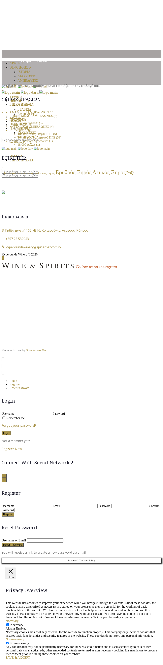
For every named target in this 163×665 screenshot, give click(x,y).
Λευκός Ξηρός (109, 172)
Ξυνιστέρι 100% (27, 123)
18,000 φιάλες (26, 144)
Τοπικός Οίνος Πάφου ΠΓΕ (34, 134)
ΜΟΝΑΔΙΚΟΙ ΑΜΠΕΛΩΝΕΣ (29, 126)
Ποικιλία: (15, 119)
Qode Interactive (36, 350)
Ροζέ (130, 172)
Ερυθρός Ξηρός (73, 172)
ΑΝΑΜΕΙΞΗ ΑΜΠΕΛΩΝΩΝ (29, 112)
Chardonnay (10, 173)
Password (59, 413)
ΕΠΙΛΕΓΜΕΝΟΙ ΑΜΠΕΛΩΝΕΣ (31, 116)
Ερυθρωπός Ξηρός (44, 173)
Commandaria (26, 173)
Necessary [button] (12, 621)
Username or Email (14, 540)
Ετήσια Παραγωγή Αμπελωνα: (29, 141)
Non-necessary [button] (15, 639)
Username (8, 413)
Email (56, 506)
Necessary (16, 625)
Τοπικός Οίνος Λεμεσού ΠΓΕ (36, 137)
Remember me (15, 418)
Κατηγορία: (17, 130)
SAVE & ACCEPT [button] (18, 657)
